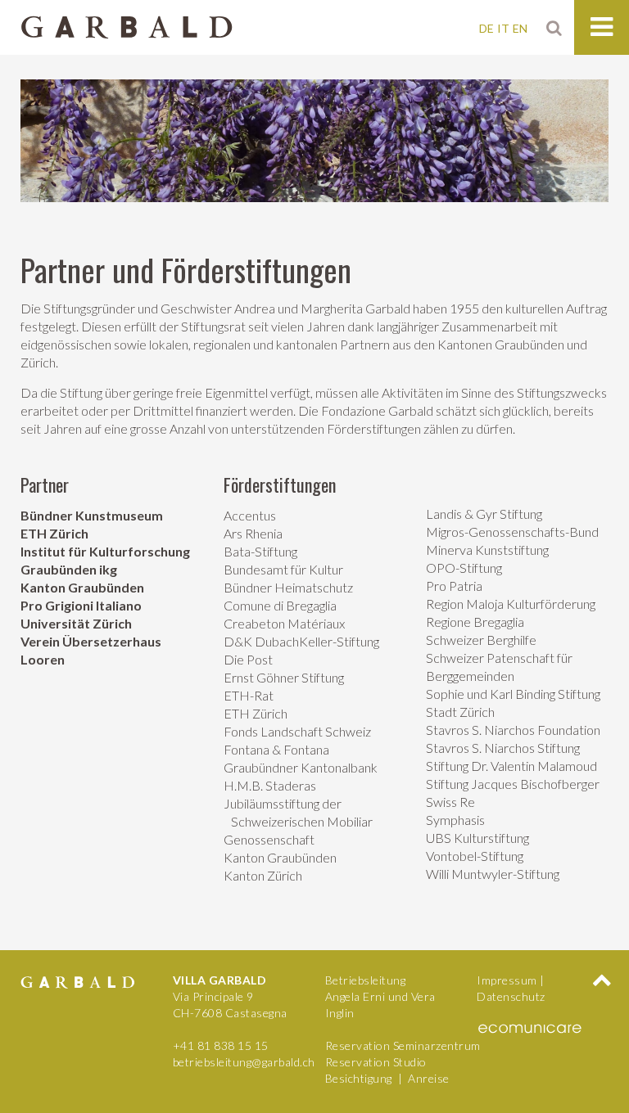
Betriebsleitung (365, 980)
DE (486, 28)
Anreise (429, 1078)
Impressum (507, 980)
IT (503, 28)
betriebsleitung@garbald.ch (244, 1062)
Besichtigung (358, 1078)
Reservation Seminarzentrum (403, 1045)
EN (520, 28)
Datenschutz (511, 996)
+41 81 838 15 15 (221, 1045)
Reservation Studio (376, 1062)
